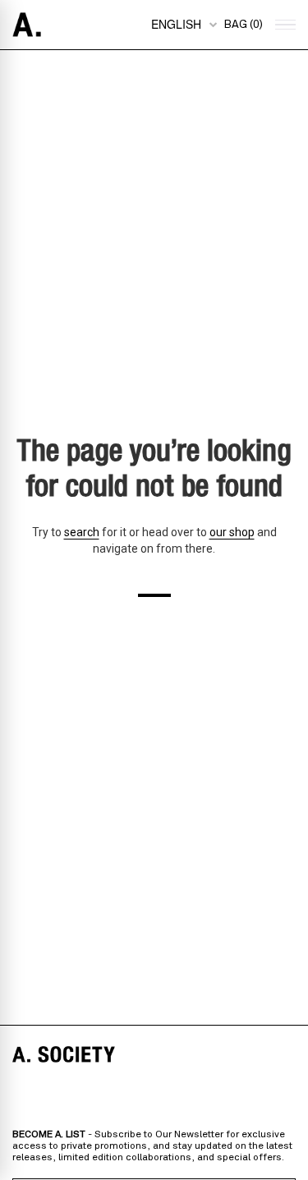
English (176, 24)
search (81, 532)
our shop (232, 532)
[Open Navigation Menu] (283, 25)
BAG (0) (243, 24)
